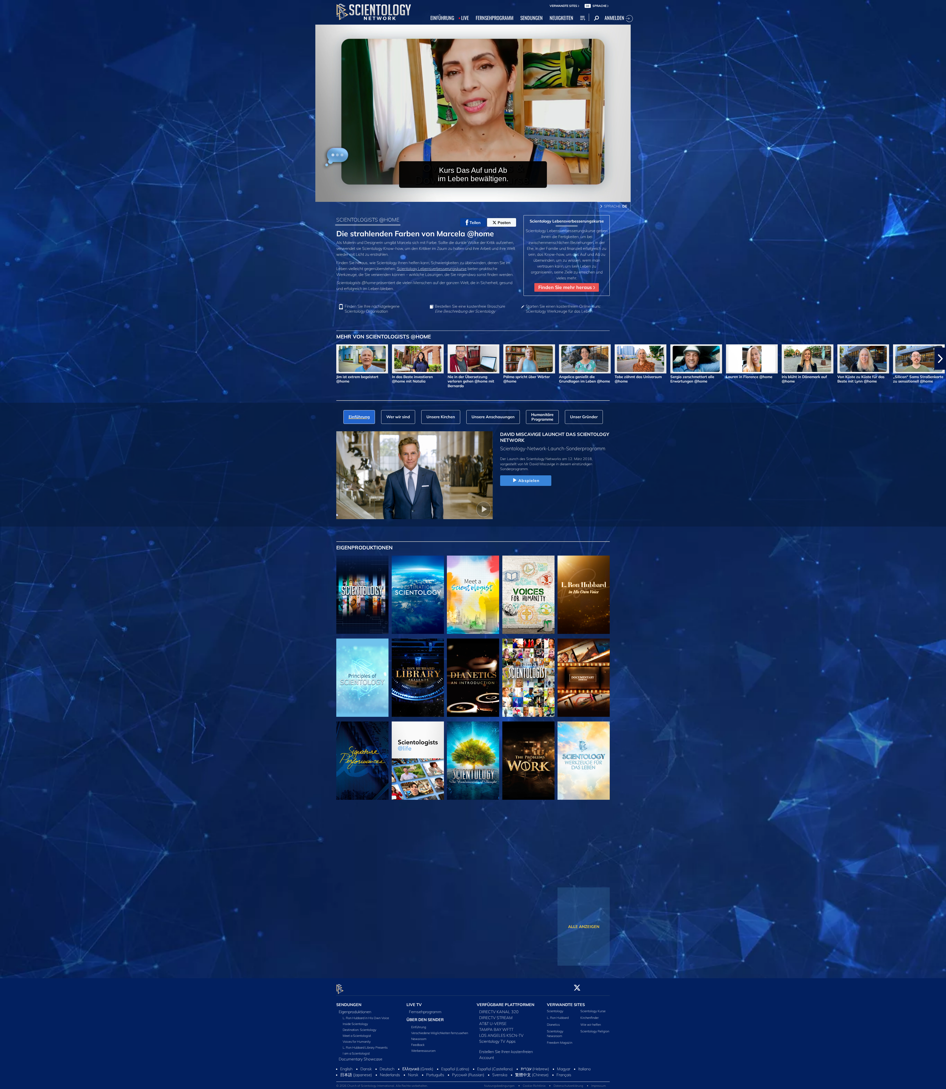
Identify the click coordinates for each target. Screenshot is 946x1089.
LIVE (465, 17)
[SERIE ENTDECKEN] (362, 595)
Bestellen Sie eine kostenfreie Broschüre (470, 308)
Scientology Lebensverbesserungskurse (432, 268)
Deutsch (387, 1068)
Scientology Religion (594, 1031)
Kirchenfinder (589, 1018)
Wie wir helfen (590, 1024)
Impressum (598, 1086)
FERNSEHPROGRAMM (494, 17)
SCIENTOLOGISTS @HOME (367, 219)
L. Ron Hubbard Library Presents (365, 1047)
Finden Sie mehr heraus (565, 287)
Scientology (555, 1011)
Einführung (418, 1027)
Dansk (366, 1068)
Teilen (475, 222)
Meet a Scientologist (357, 1036)
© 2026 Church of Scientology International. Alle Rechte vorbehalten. (382, 1086)
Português (435, 1074)
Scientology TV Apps (497, 1041)
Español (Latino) (455, 1068)
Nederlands (390, 1074)
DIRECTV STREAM (496, 1017)
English (346, 1068)
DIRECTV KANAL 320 (499, 1011)
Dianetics (553, 1024)
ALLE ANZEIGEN (583, 926)
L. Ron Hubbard (558, 1018)
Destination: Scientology (359, 1030)
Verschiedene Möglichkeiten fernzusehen (439, 1033)
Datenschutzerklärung (568, 1086)
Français (564, 1074)
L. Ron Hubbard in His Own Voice (366, 1018)
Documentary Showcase (360, 1059)
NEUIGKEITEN (561, 17)
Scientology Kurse (593, 1011)
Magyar (563, 1068)
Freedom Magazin (559, 1042)
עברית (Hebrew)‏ (535, 1068)
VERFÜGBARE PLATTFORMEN (505, 1004)
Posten (504, 222)
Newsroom (418, 1039)
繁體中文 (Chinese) (532, 1074)
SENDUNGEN (531, 17)
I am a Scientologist (356, 1053)
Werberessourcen (423, 1051)
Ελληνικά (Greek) (417, 1068)
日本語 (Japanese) (356, 1074)
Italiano (584, 1068)
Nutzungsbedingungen (499, 1086)
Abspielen (529, 480)
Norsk (413, 1074)
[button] (5, 359)
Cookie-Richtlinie (534, 1086)
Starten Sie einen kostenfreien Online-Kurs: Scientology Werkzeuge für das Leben (563, 308)
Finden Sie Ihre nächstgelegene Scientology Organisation (372, 308)
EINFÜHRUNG (442, 17)
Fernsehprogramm (425, 1011)
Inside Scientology (355, 1024)
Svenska (499, 1074)
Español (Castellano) (495, 1068)
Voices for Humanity (357, 1041)
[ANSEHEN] (362, 678)
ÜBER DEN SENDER (425, 1019)
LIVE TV (414, 1004)
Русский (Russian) (468, 1074)
